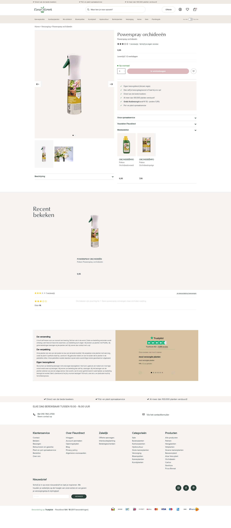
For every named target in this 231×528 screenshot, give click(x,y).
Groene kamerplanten (174, 450)
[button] (73, 135)
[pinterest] (193, 488)
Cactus (168, 462)
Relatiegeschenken (107, 443)
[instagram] (178, 488)
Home (37, 26)
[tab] (49, 451)
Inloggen (69, 437)
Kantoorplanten (138, 443)
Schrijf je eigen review (149, 44)
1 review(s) (133, 44)
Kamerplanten (138, 459)
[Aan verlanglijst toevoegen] (193, 71)
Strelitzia (169, 465)
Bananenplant (171, 453)
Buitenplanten (138, 440)
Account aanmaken (74, 440)
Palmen (168, 440)
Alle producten (171, 437)
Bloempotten (137, 456)
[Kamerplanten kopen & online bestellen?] (43, 9)
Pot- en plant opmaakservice (91, 2)
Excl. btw (196, 19)
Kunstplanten (137, 462)
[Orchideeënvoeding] (126, 144)
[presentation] (38, 84)
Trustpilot (49, 509)
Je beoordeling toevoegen (186, 293)
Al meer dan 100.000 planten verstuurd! (142, 2)
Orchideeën (170, 459)
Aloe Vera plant (171, 456)
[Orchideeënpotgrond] (146, 144)
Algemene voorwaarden (76, 453)
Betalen (36, 440)
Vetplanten (169, 447)
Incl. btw (185, 19)
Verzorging (46, 26)
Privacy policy (71, 450)
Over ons (36, 456)
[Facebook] (186, 488)
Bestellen (37, 453)
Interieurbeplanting (107, 440)
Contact (36, 437)
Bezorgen (37, 443)
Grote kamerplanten (140, 450)
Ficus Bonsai (170, 468)
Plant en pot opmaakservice (44, 450)
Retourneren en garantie (43, 447)
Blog (68, 447)
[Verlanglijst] (187, 9)
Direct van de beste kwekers (45, 2)
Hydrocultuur (137, 447)
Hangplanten (170, 443)
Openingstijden (72, 443)
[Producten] (180, 9)
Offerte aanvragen (106, 437)
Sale (134, 437)
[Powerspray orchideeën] (94, 231)
